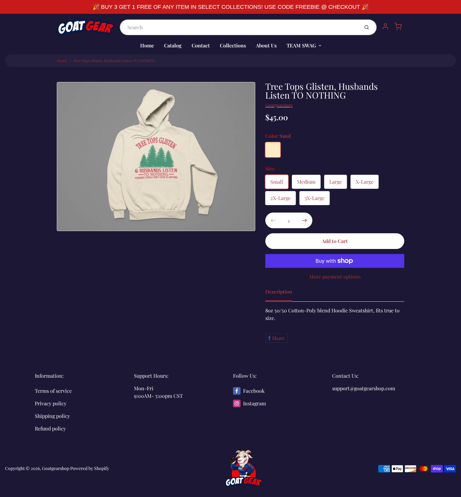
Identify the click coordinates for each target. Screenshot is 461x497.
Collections (233, 45)
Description (278, 291)
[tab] (282, 293)
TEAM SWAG (301, 45)
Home (147, 45)
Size (270, 168)
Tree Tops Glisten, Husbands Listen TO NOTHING (114, 60)
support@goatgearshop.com (363, 388)
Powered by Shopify (89, 468)
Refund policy (50, 428)
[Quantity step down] (273, 220)
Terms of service (53, 390)
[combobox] (239, 27)
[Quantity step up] (304, 220)
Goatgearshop (279, 105)
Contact (201, 45)
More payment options (335, 276)
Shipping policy (52, 416)
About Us (266, 45)
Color (278, 135)
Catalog (173, 45)
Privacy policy (50, 403)
